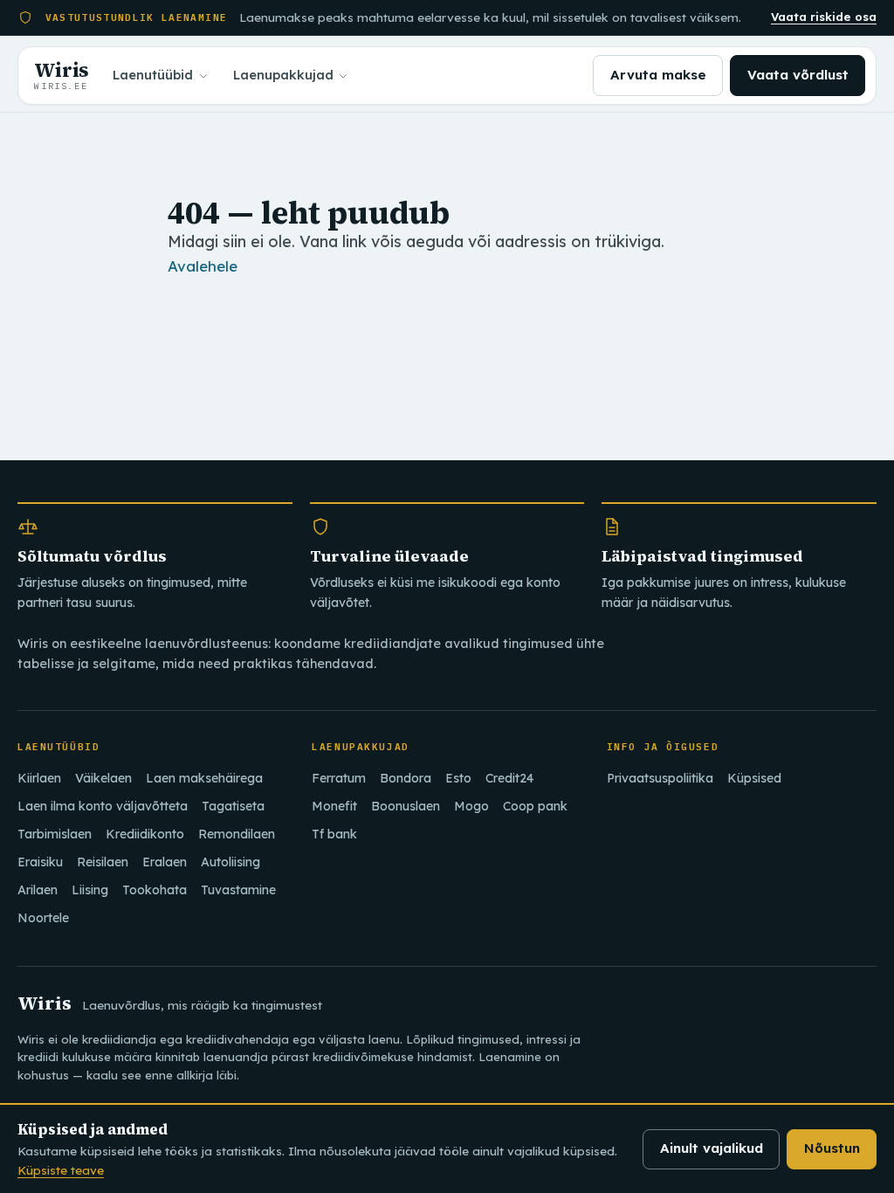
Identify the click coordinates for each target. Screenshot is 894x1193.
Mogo (471, 806)
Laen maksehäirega (204, 778)
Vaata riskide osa (824, 17)
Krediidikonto (145, 834)
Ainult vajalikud (711, 1148)
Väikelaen (103, 778)
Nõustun (832, 1148)
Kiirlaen (39, 778)
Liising (90, 890)
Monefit (334, 806)
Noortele (43, 918)
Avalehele (202, 266)
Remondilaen (236, 834)
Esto (458, 778)
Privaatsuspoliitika (660, 778)
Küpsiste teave (60, 1169)
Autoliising (230, 862)
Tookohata (154, 890)
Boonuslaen (405, 806)
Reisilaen (102, 862)
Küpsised (754, 778)
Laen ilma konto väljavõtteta (102, 806)
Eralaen (164, 862)
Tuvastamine (238, 890)
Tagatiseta (233, 806)
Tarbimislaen (54, 834)
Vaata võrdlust (798, 74)
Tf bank (334, 834)
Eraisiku (40, 862)
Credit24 (509, 778)
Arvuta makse (658, 74)
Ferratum (339, 778)
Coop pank (535, 806)
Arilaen (37, 890)
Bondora (405, 778)
